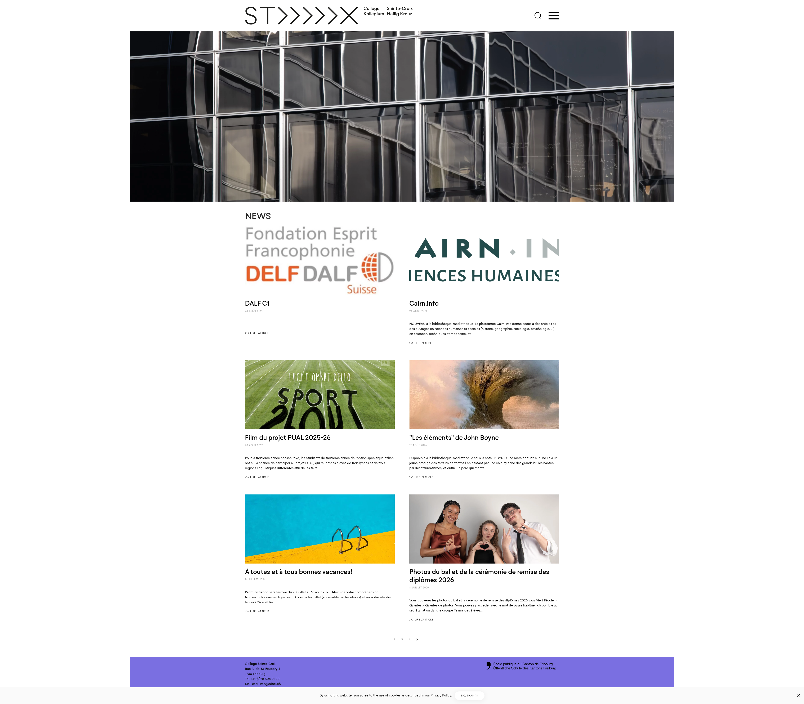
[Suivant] (417, 639)
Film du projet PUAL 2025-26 (288, 437)
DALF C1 (257, 303)
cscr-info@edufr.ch (266, 684)
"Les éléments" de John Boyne (454, 437)
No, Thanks (469, 695)
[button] (538, 15)
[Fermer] (798, 695)
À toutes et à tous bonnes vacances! (298, 571)
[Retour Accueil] (329, 15)
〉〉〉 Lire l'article (257, 333)
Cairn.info (424, 303)
